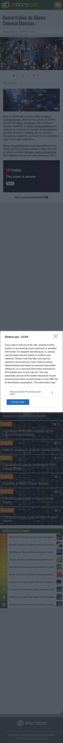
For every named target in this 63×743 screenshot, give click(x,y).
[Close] (57, 337)
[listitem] (31, 393)
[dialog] (31, 371)
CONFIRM (17, 402)
